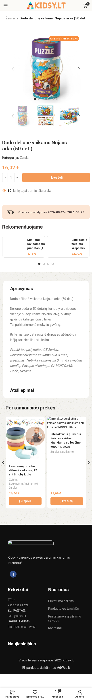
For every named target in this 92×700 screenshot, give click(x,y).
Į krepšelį (56, 177)
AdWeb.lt (63, 668)
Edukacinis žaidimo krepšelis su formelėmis (79, 248)
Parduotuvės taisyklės (63, 608)
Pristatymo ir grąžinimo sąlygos (64, 618)
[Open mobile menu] (5, 5)
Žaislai (11, 18)
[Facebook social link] (13, 574)
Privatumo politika (61, 601)
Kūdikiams (67, 451)
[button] (25, 501)
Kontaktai (55, 628)
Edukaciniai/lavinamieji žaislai (23, 485)
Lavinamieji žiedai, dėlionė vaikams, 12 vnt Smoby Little (23, 470)
